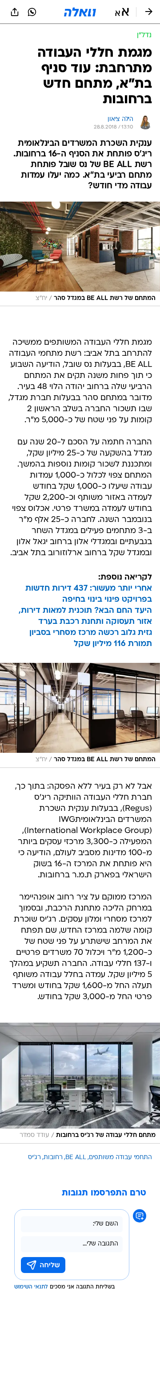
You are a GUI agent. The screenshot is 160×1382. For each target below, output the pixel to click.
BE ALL (75, 1157)
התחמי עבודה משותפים (120, 1157)
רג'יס (34, 1157)
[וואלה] (80, 12)
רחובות (53, 1157)
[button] (122, 12)
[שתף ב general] (15, 12)
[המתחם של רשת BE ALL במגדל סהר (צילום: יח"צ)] (80, 254)
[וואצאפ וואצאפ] (32, 12)
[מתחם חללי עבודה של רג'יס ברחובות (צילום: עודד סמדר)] (80, 1083)
